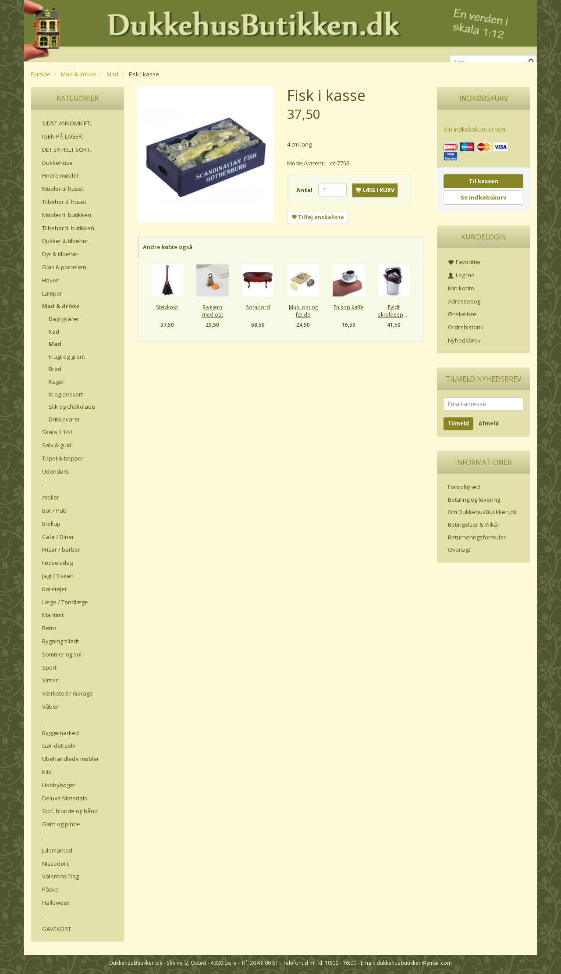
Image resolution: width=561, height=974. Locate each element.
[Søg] (531, 62)
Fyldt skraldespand (394, 310)
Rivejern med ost (212, 310)
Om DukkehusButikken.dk (482, 512)
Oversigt (459, 549)
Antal (305, 190)
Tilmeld (458, 423)
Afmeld (489, 423)
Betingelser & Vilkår (474, 524)
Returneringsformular (477, 537)
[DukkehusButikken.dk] (280, 29)
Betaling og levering (474, 499)
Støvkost (167, 306)
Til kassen (483, 181)
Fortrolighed (464, 487)
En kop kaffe (349, 306)
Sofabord (258, 306)
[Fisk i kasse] (206, 154)
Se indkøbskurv (483, 197)
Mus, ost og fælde (303, 310)
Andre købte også (167, 247)
